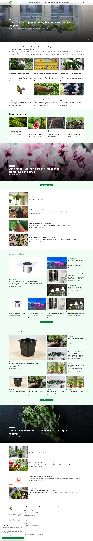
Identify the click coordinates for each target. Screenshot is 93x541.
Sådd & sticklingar (59, 2)
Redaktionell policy (33, 534)
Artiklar (26, 506)
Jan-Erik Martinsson (42, 512)
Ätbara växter (38, 2)
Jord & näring (66, 2)
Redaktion (41, 506)
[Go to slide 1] (88, 39)
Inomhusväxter (64, 71)
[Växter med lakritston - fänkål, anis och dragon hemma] (46, 424)
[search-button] (80, 2)
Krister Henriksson (12, 31)
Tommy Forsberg (11, 436)
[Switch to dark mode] (83, 3)
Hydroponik (11, 19)
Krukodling (53, 2)
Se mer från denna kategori (46, 185)
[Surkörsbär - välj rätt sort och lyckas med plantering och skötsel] (46, 162)
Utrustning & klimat (46, 2)
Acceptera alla (13, 537)
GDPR (28, 534)
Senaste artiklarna (31, 2)
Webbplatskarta (40, 534)
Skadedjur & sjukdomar (13, 71)
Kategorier (57, 506)
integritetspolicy (5, 532)
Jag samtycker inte (13, 535)
